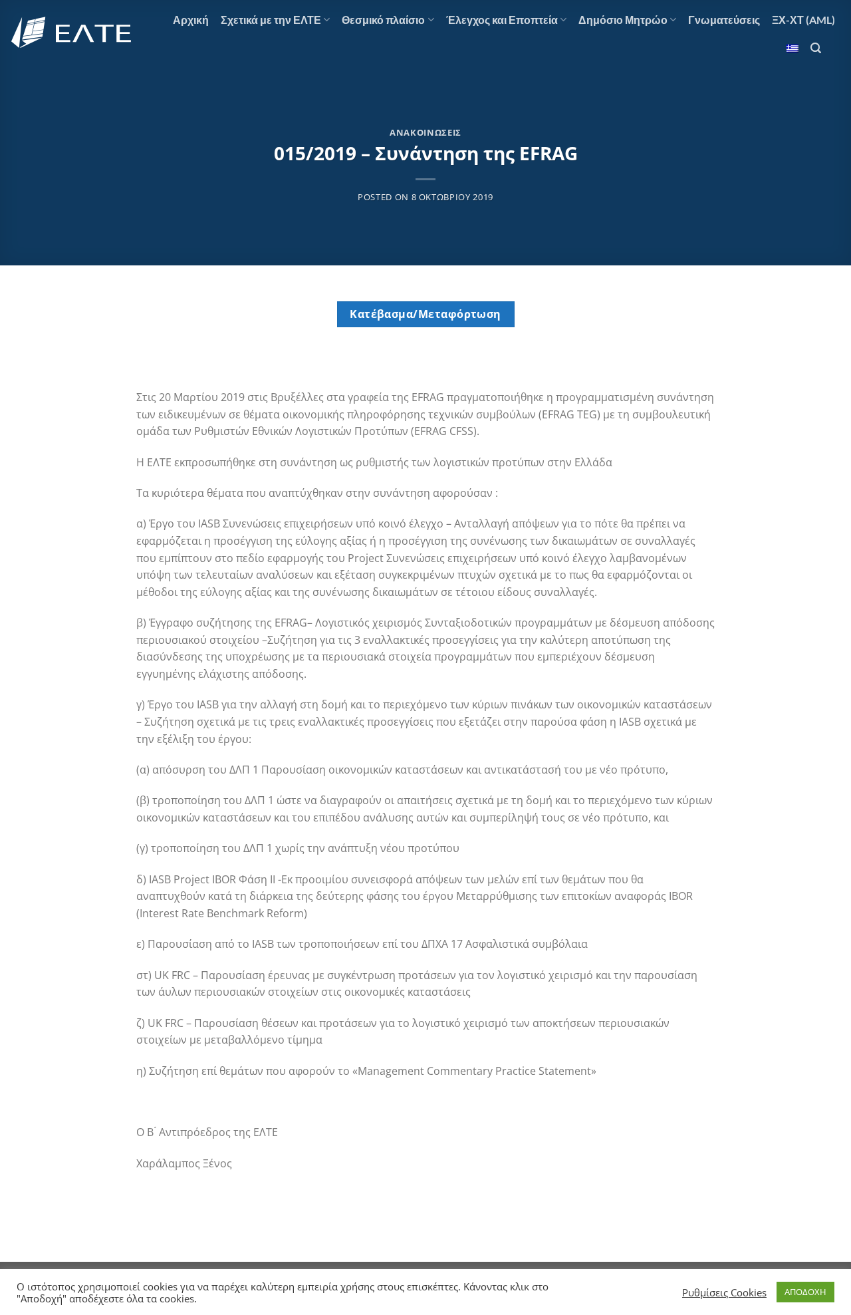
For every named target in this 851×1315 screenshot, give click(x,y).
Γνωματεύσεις (724, 19)
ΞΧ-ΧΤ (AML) (803, 19)
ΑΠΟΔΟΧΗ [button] (805, 1292)
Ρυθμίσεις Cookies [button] (724, 1292)
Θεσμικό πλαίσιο (383, 19)
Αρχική (191, 19)
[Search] (815, 48)
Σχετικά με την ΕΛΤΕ (271, 19)
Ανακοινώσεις (425, 132)
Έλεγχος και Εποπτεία (502, 19)
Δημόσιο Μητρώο (623, 19)
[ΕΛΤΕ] (72, 33)
